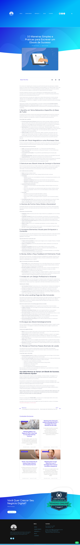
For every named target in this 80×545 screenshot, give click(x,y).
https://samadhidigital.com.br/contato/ (28, 402)
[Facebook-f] (62, 14)
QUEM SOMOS (28, 13)
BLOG (44, 13)
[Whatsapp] (64, 14)
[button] (72, 13)
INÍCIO (21, 13)
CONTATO (51, 13)
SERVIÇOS (37, 13)
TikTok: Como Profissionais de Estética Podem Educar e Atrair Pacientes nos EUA (29, 463)
